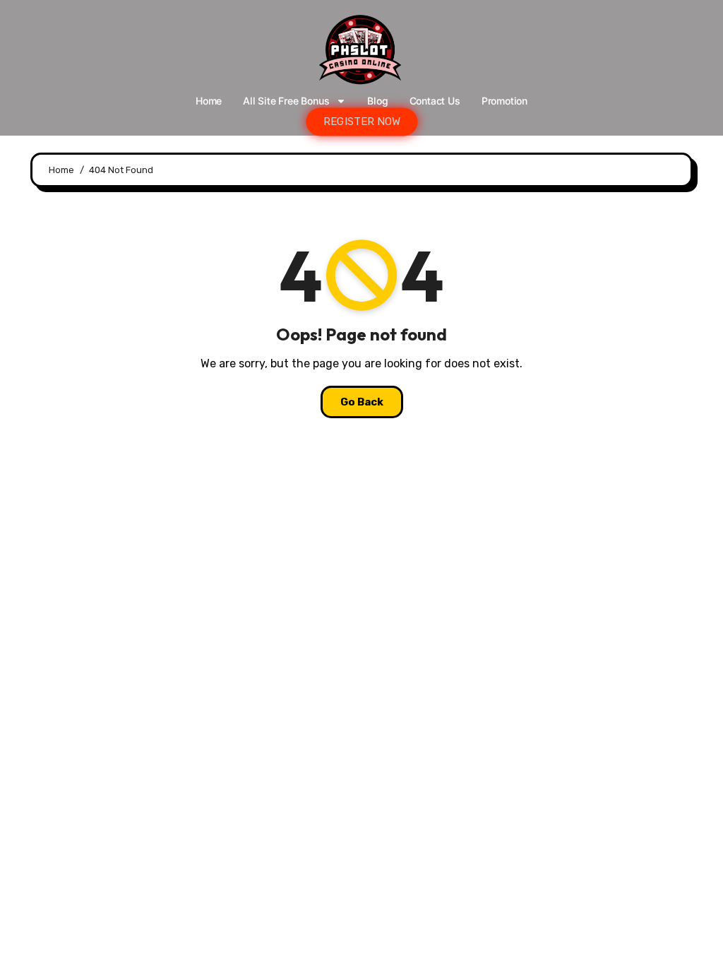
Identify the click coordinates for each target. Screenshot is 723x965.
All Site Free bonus (286, 101)
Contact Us (435, 101)
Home (209, 101)
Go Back (361, 402)
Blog (377, 101)
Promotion (504, 101)
